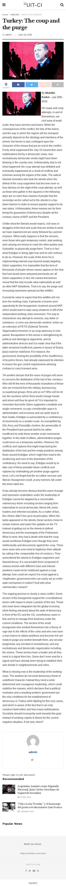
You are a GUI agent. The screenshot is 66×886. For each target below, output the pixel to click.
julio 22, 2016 (25, 34)
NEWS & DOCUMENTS (32, 15)
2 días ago (25, 797)
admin (8, 34)
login (12, 774)
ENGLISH (15, 15)
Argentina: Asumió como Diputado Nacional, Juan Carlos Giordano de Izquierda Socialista (38, 789)
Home (5, 15)
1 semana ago (26, 811)
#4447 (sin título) (32, 844)
